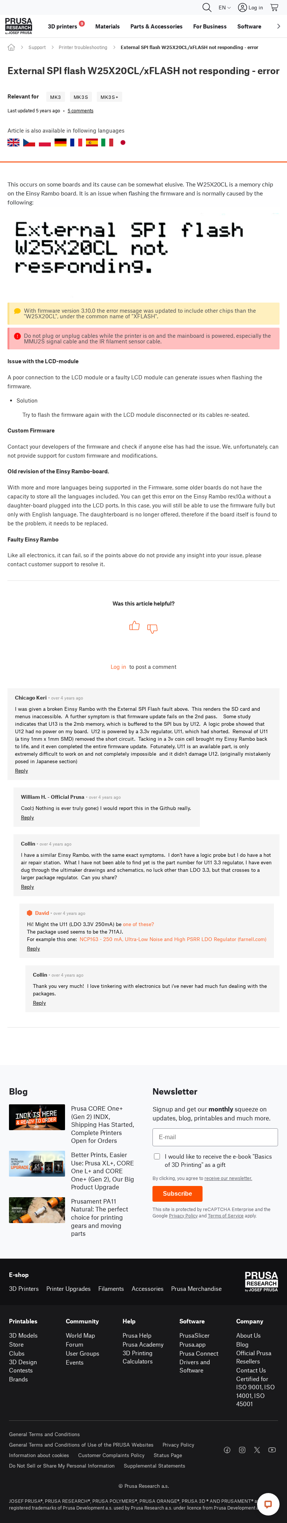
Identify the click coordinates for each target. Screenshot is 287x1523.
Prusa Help (137, 1335)
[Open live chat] (268, 1504)
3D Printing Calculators (138, 1357)
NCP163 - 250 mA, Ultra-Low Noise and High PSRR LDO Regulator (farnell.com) (173, 939)
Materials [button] (107, 26)
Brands (18, 1379)
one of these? (138, 924)
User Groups (82, 1353)
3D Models (23, 1335)
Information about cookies (39, 1455)
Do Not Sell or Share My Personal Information (62, 1465)
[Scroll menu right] (279, 26)
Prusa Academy (143, 1344)
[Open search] (207, 7)
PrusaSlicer (194, 1335)
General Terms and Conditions (44, 1434)
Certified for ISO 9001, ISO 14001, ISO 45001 (255, 1391)
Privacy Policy (183, 1216)
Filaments (111, 1288)
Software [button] (249, 26)
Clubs (17, 1353)
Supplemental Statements (154, 1465)
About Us (248, 1335)
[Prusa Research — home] (18, 26)
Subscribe (177, 1193)
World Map (80, 1335)
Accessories (148, 1288)
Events (75, 1362)
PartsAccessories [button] (156, 26)
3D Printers (24, 1288)
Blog (242, 1344)
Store (16, 1344)
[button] (13, 142)
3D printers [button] (65, 25)
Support (37, 47)
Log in (118, 666)
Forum (74, 1344)
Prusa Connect (198, 1353)
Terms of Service (226, 1216)
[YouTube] (272, 1450)
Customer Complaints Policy (111, 1455)
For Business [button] (210, 26)
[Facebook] (227, 1450)
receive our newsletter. (228, 1178)
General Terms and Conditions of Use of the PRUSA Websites (81, 1444)
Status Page (168, 1455)
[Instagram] (242, 1450)
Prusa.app (192, 1344)
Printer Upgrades (68, 1288)
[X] (257, 1450)
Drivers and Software (194, 1366)
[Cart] (274, 7)
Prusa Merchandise (196, 1288)
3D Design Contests (23, 1366)
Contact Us (251, 1370)
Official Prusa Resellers (253, 1357)
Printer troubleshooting (83, 47)
